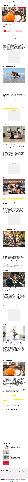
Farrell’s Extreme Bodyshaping (15, 342)
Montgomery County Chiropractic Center (16, 382)
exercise (4, 409)
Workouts (16, 409)
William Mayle (9, 27)
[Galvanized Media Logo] (3, 479)
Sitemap (11, 471)
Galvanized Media (11, 479)
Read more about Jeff (18, 405)
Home (3, 2)
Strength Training (10, 409)
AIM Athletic (5, 89)
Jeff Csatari (7, 26)
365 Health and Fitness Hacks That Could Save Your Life (13, 198)
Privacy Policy (21, 470)
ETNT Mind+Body (13, 44)
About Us (11, 470)
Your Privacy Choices (15, 481)
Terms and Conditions (22, 471)
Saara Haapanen (14, 394)
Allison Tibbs (20, 146)
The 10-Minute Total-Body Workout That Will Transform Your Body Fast (13, 212)
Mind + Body (6, 2)
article (22, 265)
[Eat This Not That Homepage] (14, 1)
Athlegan (15, 290)
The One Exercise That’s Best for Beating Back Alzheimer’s (13, 107)
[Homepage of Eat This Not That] (4, 470)
